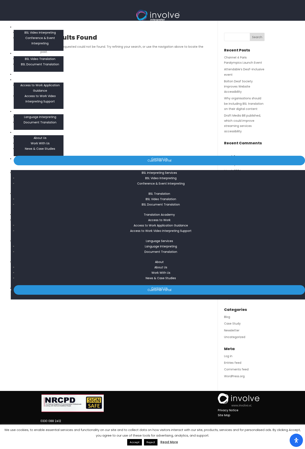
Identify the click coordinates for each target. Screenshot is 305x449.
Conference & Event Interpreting (161, 183)
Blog (227, 317)
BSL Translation (159, 53)
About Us (40, 138)
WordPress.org (234, 376)
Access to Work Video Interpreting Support (161, 231)
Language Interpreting (40, 117)
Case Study (232, 323)
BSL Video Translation (40, 59)
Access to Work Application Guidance (161, 225)
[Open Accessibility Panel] (296, 440)
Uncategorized (234, 337)
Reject (150, 442)
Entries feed (232, 363)
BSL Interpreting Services (159, 27)
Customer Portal (159, 160)
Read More (169, 442)
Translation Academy (159, 74)
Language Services (159, 112)
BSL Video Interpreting (40, 32)
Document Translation (40, 122)
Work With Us (40, 143)
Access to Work (159, 80)
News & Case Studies (40, 149)
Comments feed (236, 369)
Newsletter (231, 330)
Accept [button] (134, 442)
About (159, 132)
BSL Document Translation (40, 64)
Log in (228, 356)
